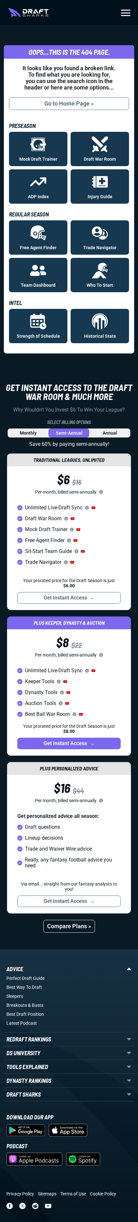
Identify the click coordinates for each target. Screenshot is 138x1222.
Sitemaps (47, 1193)
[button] (93, 508)
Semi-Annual (69, 433)
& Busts (35, 1005)
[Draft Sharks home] (28, 13)
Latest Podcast (21, 1023)
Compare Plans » (69, 926)
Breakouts (16, 1005)
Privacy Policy (20, 1193)
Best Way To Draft (24, 987)
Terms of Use (73, 1193)
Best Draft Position (25, 1014)
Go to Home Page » (69, 103)
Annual (110, 433)
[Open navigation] (125, 13)
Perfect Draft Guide (25, 978)
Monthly (28, 433)
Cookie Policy (103, 1193)
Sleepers (14, 996)
